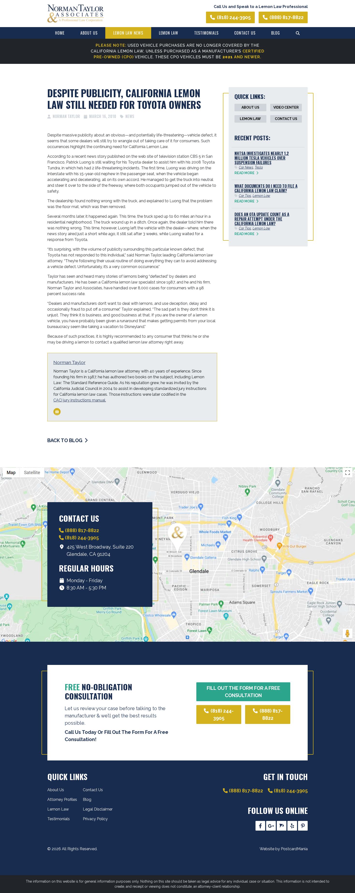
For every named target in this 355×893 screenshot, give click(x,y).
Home (59, 33)
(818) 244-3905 (234, 17)
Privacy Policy (95, 819)
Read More (244, 173)
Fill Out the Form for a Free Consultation (243, 691)
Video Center (286, 107)
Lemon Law (168, 33)
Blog (275, 33)
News (129, 116)
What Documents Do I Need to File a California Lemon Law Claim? (266, 188)
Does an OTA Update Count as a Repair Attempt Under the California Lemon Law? (261, 218)
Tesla (259, 167)
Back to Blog (65, 440)
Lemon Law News (128, 33)
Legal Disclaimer (98, 809)
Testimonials (206, 33)
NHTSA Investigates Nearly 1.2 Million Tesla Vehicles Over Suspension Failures (261, 157)
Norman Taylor (69, 362)
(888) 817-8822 (287, 17)
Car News (246, 167)
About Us (89, 33)
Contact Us (245, 33)
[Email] (57, 411)
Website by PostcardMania (284, 849)
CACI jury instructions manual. (79, 400)
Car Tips (245, 196)
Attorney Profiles (62, 799)
